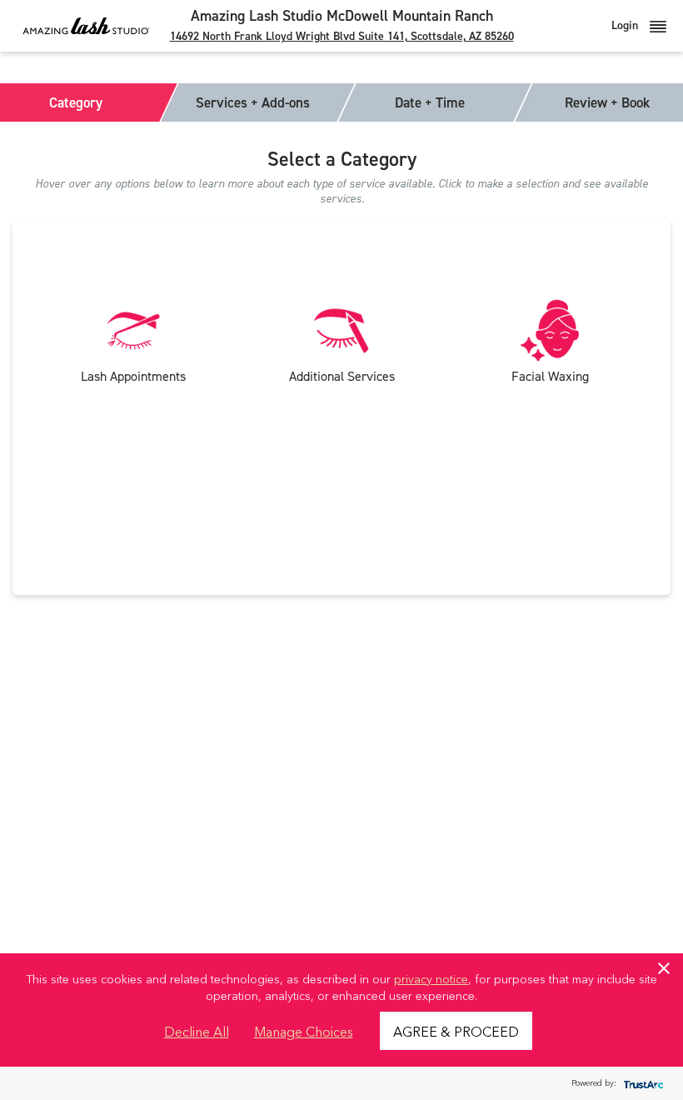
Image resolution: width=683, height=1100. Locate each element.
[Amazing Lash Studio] (86, 25)
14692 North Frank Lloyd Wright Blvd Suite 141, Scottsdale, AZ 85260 (342, 36)
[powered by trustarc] (641, 1083)
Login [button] (626, 25)
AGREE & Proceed (456, 1031)
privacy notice (431, 978)
